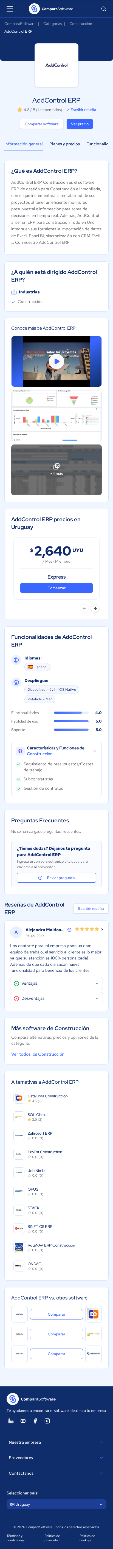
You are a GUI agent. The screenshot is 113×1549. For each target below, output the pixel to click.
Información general (23, 144)
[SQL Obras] (93, 1334)
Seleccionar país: (22, 1493)
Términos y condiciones (15, 1538)
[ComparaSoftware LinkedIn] (11, 1421)
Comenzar (56, 587)
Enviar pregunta (61, 877)
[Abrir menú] (9, 9)
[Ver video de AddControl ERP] (56, 361)
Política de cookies (87, 1538)
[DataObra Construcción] (93, 1314)
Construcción (80, 23)
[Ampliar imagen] (56, 415)
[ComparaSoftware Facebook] (35, 1421)
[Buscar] (104, 9)
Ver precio (80, 123)
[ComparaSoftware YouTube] (23, 1421)
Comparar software (42, 123)
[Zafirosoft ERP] (93, 1354)
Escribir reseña (83, 109)
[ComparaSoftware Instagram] (47, 1421)
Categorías (52, 23)
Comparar (65, 1314)
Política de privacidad (52, 1538)
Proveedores (21, 1457)
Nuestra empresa (25, 1442)
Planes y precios (64, 144)
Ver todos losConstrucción (37, 1054)
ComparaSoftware (20, 23)
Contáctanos (21, 1473)
